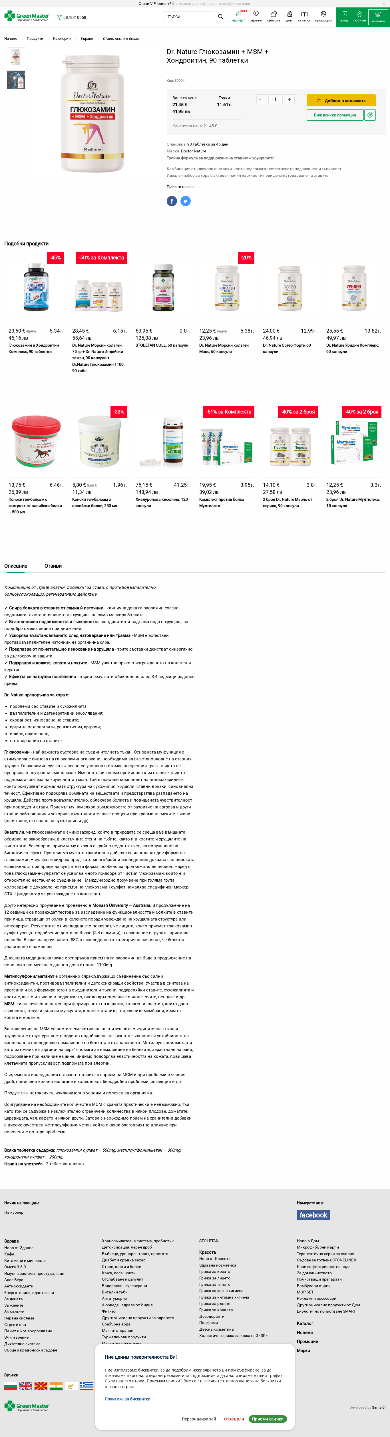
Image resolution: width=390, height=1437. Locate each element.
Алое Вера (13, 1279)
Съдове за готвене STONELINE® (327, 1260)
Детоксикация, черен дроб (127, 1247)
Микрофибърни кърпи (318, 1247)
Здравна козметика (217, 1265)
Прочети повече (181, 186)
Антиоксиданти (18, 1286)
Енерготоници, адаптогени (29, 1292)
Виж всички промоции (335, 115)
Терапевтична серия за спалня (325, 1253)
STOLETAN (209, 1241)
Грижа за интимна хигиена (224, 1297)
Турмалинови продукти (124, 1337)
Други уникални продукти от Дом (328, 1305)
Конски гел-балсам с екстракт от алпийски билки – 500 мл (35, 505)
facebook (313, 1215)
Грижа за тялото (214, 1284)
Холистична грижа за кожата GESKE (233, 1335)
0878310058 (74, 17)
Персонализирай (199, 1419)
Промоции (307, 1341)
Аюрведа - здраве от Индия (127, 1305)
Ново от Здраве (18, 1247)
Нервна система (19, 1318)
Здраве (11, 1241)
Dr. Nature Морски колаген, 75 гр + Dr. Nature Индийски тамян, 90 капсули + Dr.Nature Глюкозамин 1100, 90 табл (98, 358)
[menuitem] (378, 17)
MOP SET (305, 1292)
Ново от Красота (215, 1258)
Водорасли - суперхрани (124, 1285)
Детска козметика (216, 1329)
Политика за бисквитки (127, 1399)
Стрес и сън (15, 1324)
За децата (13, 1299)
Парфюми (208, 1322)
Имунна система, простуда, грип (34, 1273)
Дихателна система (22, 1343)
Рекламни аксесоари (316, 1298)
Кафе (9, 1254)
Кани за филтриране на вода (324, 1266)
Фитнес (109, 1311)
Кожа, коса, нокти (119, 1273)
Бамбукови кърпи (314, 1285)
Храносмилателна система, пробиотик (138, 1241)
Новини (305, 1332)
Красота (207, 1252)
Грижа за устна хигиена (221, 1290)
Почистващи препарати (319, 1279)
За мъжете (14, 1311)
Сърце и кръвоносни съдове (30, 1350)
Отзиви (53, 566)
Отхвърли (234, 1419)
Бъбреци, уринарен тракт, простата (135, 1253)
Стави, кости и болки (121, 1266)
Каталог (305, 1323)
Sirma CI (379, 1407)
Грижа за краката (216, 1309)
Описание (15, 566)
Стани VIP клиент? (155, 3)
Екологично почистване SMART (326, 1311)
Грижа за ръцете (214, 1303)
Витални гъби (115, 1292)
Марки (303, 1350)
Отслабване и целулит (122, 1279)
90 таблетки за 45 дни (207, 144)
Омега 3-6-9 (15, 1267)
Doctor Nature (193, 151)
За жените (13, 1305)
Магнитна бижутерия (122, 1343)
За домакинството (314, 1273)
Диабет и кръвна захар (124, 1260)
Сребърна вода (116, 1324)
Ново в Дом (308, 1241)
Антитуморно (114, 1298)
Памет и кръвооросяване (28, 1331)
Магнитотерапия (117, 1330)
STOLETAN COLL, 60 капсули (162, 345)
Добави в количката (345, 100)
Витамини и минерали (25, 1260)
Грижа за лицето (214, 1278)
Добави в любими (371, 120)
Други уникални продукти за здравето (138, 1317)
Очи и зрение (16, 1337)
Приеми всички (268, 1419)
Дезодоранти (211, 1316)
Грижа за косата (214, 1271)
